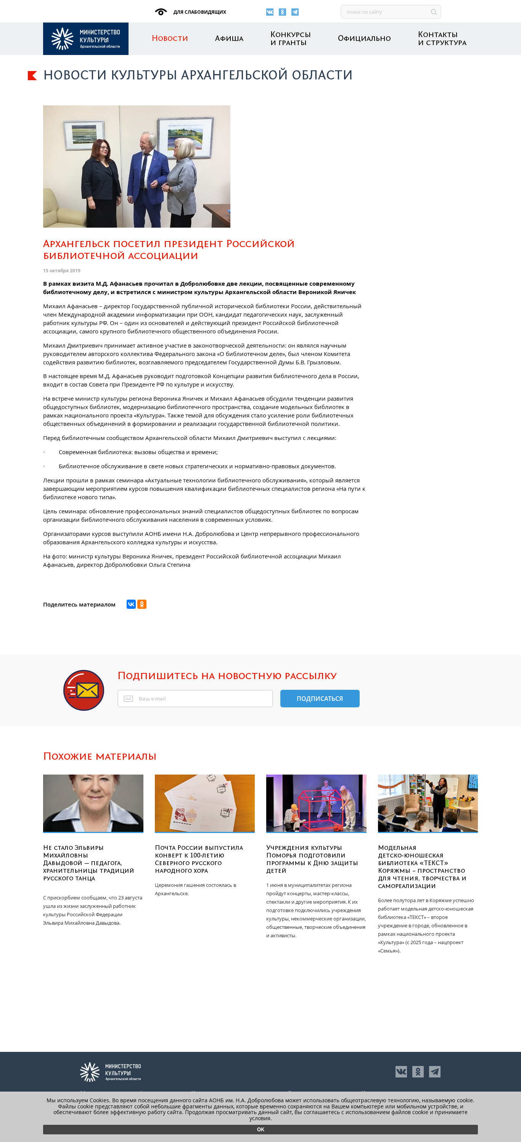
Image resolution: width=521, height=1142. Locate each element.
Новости (170, 39)
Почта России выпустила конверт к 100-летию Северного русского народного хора (199, 859)
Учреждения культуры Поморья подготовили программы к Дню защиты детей (312, 859)
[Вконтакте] (269, 12)
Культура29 (86, 39)
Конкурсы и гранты (290, 39)
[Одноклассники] (282, 12)
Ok (260, 1129)
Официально (364, 39)
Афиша (229, 39)
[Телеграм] (295, 12)
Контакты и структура (442, 39)
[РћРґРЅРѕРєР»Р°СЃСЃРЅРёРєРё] (141, 604)
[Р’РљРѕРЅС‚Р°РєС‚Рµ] (131, 604)
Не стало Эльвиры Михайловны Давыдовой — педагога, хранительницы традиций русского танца (88, 863)
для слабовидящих (199, 12)
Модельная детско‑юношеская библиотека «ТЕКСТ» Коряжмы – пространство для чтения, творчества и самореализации (422, 867)
